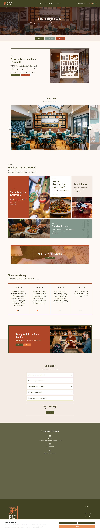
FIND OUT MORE (77, 191)
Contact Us (50, 412)
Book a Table (81, 3)
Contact (27, 344)
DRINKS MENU (13, 204)
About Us (42, 3)
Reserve (19, 344)
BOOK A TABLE (55, 233)
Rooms (57, 3)
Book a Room (92, 3)
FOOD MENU (55, 194)
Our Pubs (50, 3)
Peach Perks (88, 513)
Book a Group (50, 38)
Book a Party (26, 74)
